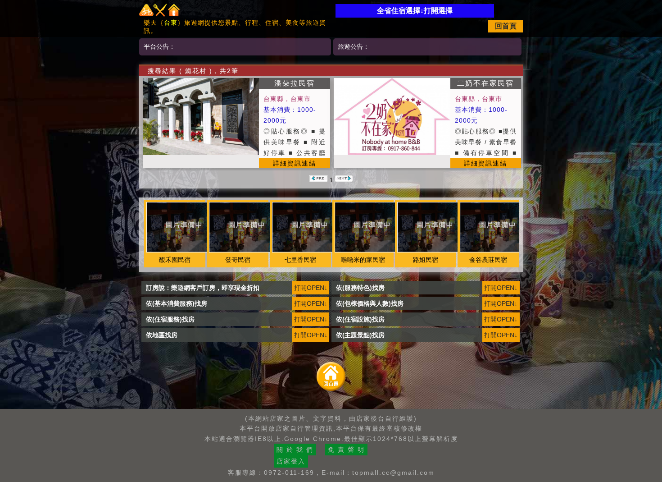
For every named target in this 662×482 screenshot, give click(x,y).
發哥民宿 (237, 259)
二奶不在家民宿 (485, 83)
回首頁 (506, 26)
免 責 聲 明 (346, 449)
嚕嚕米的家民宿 (363, 259)
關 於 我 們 (295, 449)
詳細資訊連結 (294, 163)
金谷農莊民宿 (488, 259)
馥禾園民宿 (174, 259)
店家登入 (291, 461)
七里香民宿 (300, 259)
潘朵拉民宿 (294, 83)
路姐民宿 (425, 259)
